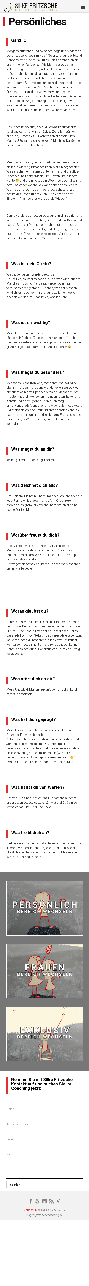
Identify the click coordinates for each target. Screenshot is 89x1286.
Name (10, 1108)
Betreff (10, 1139)
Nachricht (12, 1154)
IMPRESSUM (30, 1210)
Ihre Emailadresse (17, 1124)
